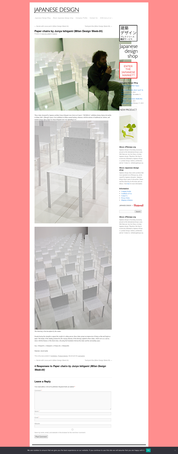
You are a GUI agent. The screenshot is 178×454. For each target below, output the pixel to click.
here (128, 184)
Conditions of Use (126, 193)
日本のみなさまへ (106, 18)
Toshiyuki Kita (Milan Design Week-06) (98, 26)
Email (37, 417)
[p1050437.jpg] (83, 110)
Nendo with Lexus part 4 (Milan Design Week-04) (52, 26)
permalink (81, 356)
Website (37, 423)
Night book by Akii (126, 103)
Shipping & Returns (127, 200)
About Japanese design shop (63, 18)
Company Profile (81, 18)
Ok (148, 450)
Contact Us (94, 18)
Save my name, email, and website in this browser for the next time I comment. (60, 432)
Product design (63, 356)
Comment (38, 390)
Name (37, 411)
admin (55, 34)
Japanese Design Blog (42, 18)
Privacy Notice (125, 198)
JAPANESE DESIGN (59, 10)
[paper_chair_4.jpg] (71, 223)
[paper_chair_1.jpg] (73, 329)
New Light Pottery (126, 94)
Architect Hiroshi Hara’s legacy (130, 86)
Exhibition (54, 356)
